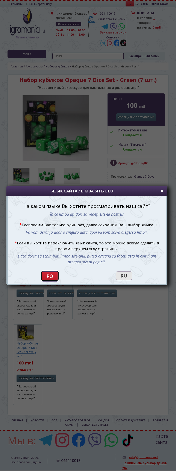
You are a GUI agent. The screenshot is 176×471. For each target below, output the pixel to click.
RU (124, 276)
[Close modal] (162, 191)
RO (50, 276)
